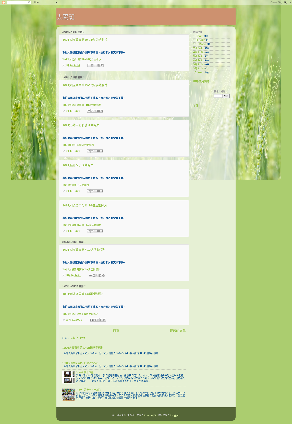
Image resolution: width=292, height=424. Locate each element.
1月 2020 (198, 72)
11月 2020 (199, 40)
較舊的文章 (178, 331)
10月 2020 (199, 44)
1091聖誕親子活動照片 (78, 165)
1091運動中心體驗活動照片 (81, 125)
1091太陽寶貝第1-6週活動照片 (83, 294)
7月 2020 (198, 48)
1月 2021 (198, 36)
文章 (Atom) (77, 338)
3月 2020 (199, 64)
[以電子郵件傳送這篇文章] (89, 65)
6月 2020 (199, 52)
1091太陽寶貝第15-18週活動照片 (85, 85)
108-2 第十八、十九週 (88, 390)
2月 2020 (199, 68)
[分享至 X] (95, 65)
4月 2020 (198, 60)
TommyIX (150, 415)
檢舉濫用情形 (201, 82)
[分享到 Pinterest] (102, 65)
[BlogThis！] (92, 65)
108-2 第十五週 (85, 372)
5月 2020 (198, 56)
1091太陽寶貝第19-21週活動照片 (85, 39)
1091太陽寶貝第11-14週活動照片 (85, 205)
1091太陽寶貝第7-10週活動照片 (84, 249)
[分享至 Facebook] (98, 65)
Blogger (175, 415)
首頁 (116, 331)
